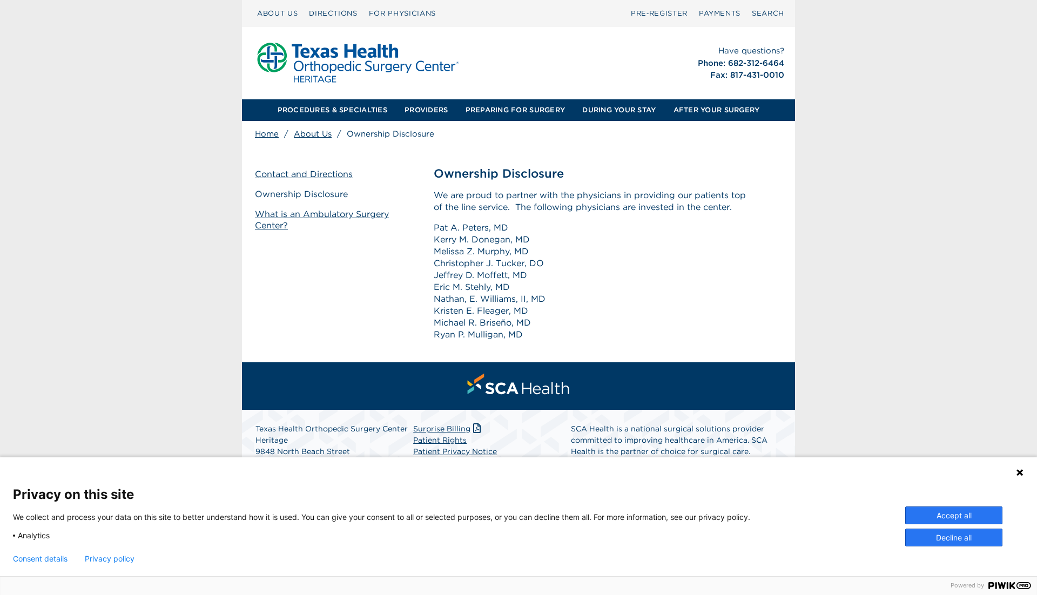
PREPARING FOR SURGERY (515, 110)
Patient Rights (440, 440)
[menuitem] (277, 13)
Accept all (954, 515)
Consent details (40, 559)
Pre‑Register (659, 13)
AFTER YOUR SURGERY (717, 110)
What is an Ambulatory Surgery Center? (322, 220)
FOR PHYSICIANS (402, 13)
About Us (313, 134)
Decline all (954, 537)
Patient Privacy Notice (455, 451)
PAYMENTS (719, 13)
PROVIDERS (426, 110)
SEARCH (768, 13)
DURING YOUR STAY (619, 110)
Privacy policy (109, 559)
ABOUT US (277, 13)
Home (267, 134)
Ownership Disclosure (301, 194)
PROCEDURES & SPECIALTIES (332, 110)
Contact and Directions (304, 174)
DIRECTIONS (333, 13)
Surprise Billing (441, 428)
